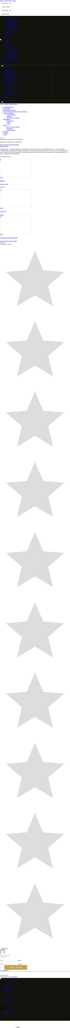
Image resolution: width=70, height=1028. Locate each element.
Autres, (2, 144)
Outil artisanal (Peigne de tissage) (9, 238)
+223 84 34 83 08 (6, 1012)
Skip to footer (12, 0)
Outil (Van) (3, 211)
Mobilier (2, 181)
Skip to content (4, 0)
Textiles (15, 241)
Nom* (19, 960)
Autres (2, 215)
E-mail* (20, 964)
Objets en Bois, (8, 241)
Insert (18, 1027)
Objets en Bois (8, 144)
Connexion (4, 948)
